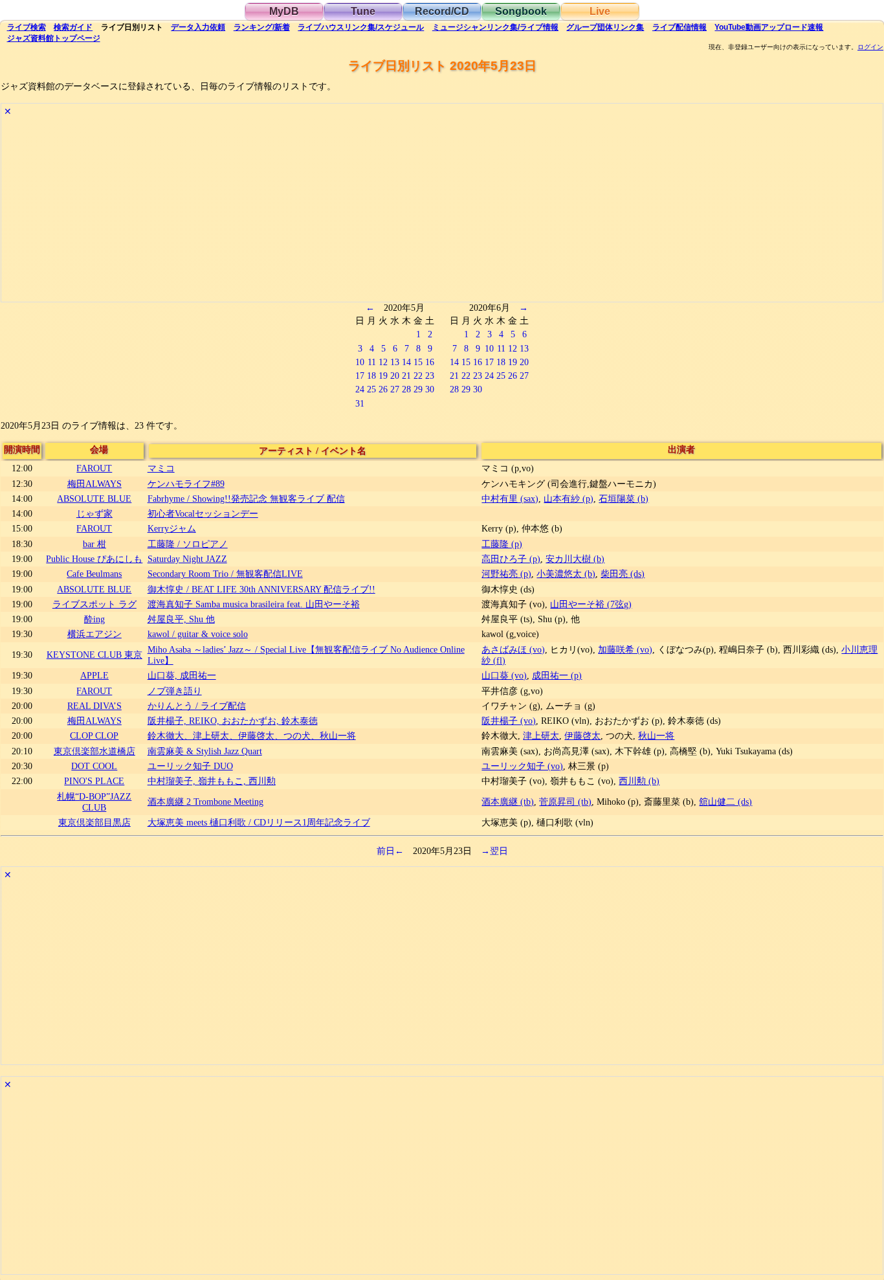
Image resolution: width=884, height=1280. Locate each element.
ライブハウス (361, 27)
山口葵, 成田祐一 (182, 675)
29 (418, 389)
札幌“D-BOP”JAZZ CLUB (94, 802)
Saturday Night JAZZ (187, 559)
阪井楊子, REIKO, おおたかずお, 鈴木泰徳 (233, 720)
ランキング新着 (262, 27)
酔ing (94, 619)
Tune (363, 11)
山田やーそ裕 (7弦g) (591, 604)
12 (383, 362)
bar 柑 (94, 544)
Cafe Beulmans (94, 573)
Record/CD (442, 11)
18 (371, 375)
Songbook (521, 11)
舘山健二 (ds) (725, 801)
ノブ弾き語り (175, 691)
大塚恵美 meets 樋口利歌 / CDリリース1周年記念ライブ (259, 822)
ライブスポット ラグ (94, 604)
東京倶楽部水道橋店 (94, 751)
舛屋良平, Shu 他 (181, 619)
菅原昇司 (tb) (565, 801)
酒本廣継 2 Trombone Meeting (205, 801)
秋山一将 (656, 735)
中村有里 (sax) (509, 498)
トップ (53, 38)
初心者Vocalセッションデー (203, 513)
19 (383, 375)
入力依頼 (198, 27)
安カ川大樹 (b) (575, 559)
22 (418, 375)
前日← (390, 851)
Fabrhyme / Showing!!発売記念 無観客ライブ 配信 (246, 498)
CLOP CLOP (94, 735)
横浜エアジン (94, 634)
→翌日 (494, 851)
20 (394, 375)
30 (429, 389)
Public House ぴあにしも (94, 559)
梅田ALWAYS (94, 483)
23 (429, 375)
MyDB (284, 11)
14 (406, 362)
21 (406, 375)
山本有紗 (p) (568, 498)
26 (383, 389)
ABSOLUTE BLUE (94, 498)
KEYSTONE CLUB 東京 (94, 654)
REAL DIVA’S (94, 706)
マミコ (161, 468)
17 (359, 375)
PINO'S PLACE (94, 781)
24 (359, 389)
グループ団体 (605, 27)
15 (418, 362)
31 (359, 403)
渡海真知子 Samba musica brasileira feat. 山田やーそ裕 (254, 604)
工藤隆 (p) (501, 544)
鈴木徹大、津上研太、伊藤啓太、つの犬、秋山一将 (252, 735)
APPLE (94, 675)
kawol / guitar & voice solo (198, 634)
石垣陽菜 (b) (623, 498)
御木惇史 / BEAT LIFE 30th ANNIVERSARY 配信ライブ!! (261, 589)
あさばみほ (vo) (513, 649)
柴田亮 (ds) (623, 573)
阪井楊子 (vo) (508, 720)
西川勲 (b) (639, 781)
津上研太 (541, 735)
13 (394, 362)
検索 (26, 27)
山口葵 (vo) (504, 675)
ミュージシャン (495, 27)
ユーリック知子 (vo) (522, 766)
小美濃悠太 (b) (565, 573)
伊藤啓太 (582, 735)
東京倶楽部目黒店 (94, 822)
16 (429, 362)
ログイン (870, 47)
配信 (679, 27)
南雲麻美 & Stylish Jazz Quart (205, 751)
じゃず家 (94, 513)
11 (372, 362)
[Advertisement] (389, 211)
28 (406, 389)
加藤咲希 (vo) (625, 649)
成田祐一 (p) (557, 675)
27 (394, 389)
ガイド (73, 27)
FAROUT (94, 468)
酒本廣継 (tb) (507, 801)
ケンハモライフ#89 (186, 483)
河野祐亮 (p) (506, 573)
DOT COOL (94, 766)
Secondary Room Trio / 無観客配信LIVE (225, 573)
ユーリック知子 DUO (190, 766)
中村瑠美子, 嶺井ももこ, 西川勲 (212, 781)
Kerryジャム (172, 528)
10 (359, 362)
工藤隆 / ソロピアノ (188, 544)
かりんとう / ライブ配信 (197, 706)
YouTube (768, 27)
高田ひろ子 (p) (510, 559)
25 (371, 389)
